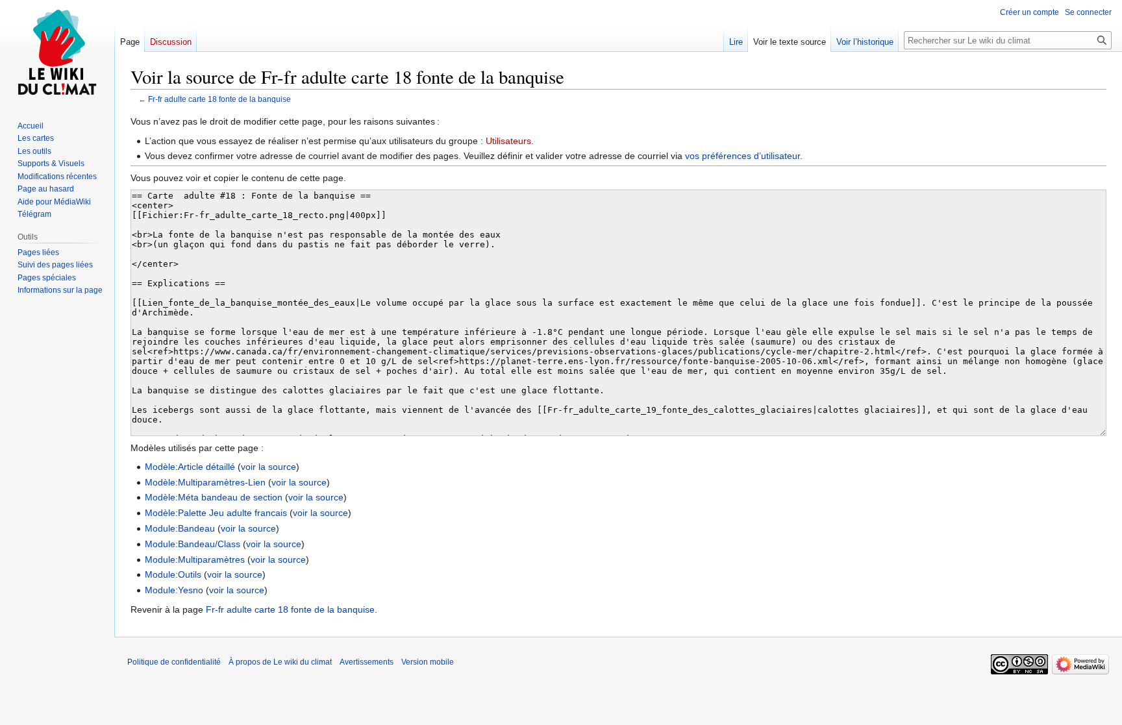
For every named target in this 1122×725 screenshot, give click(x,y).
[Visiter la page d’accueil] (57, 52)
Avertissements (366, 662)
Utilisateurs (508, 141)
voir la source (268, 466)
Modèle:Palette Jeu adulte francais (216, 513)
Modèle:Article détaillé (190, 466)
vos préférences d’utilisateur (742, 156)
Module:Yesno (174, 590)
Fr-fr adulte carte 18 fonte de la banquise (219, 99)
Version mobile (427, 662)
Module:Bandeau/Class (192, 544)
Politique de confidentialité (174, 662)
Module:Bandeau (180, 528)
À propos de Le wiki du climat (280, 662)
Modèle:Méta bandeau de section (213, 497)
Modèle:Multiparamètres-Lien (205, 482)
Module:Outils (173, 574)
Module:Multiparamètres (195, 559)
